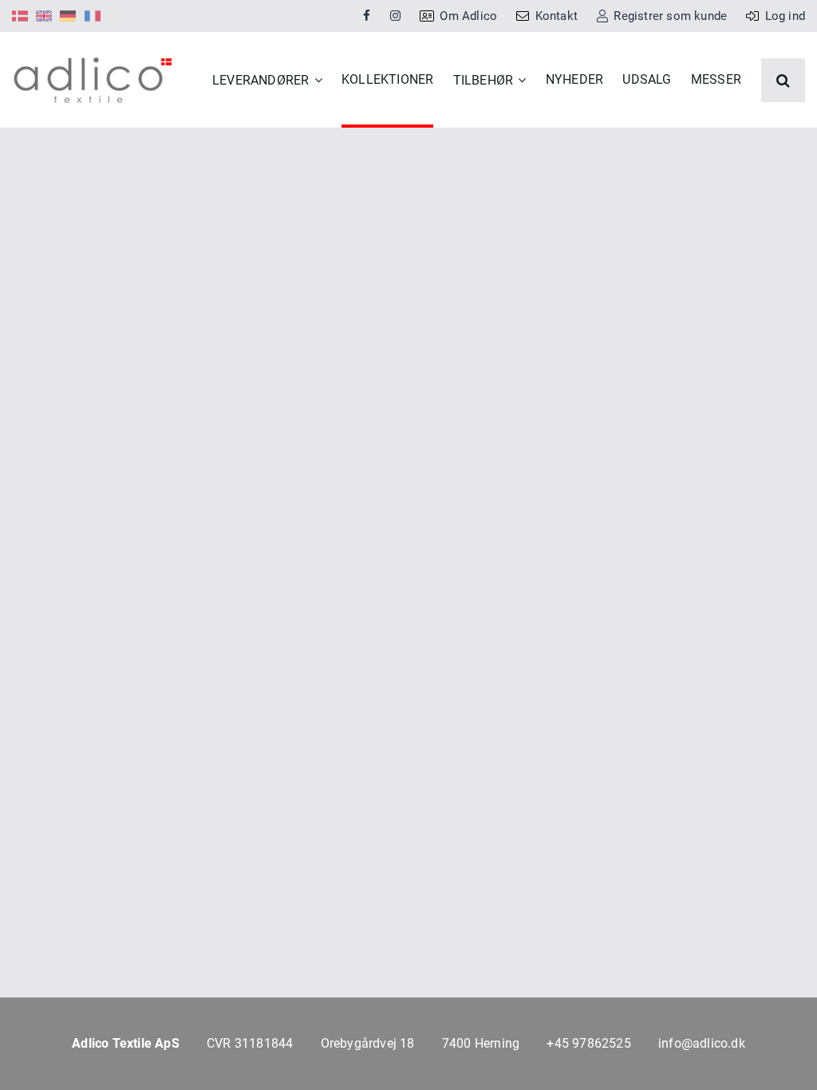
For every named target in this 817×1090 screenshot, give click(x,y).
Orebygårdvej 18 (368, 1043)
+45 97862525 (588, 1043)
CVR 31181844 (250, 1043)
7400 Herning (480, 1043)
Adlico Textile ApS (126, 1043)
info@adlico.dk (701, 1043)
